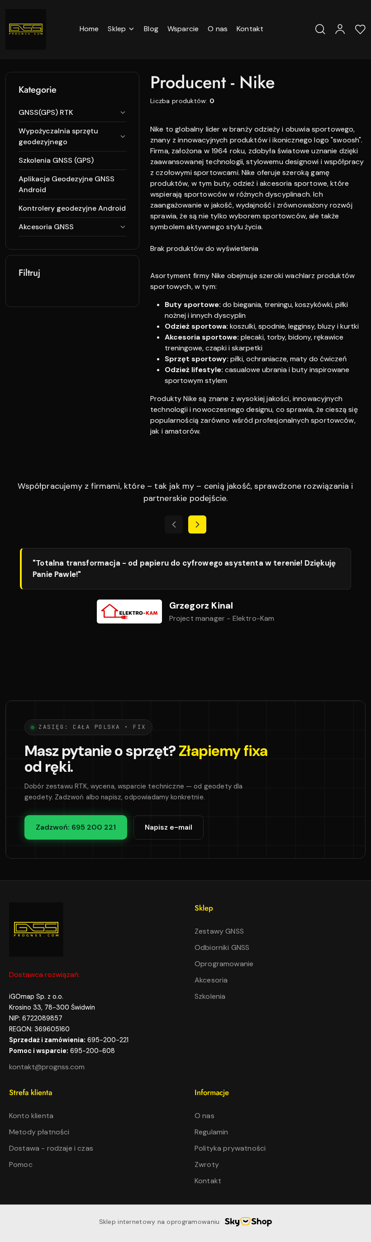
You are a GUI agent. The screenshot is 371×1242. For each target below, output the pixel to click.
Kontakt (208, 1180)
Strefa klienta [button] (30, 1092)
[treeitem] (72, 113)
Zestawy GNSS (219, 931)
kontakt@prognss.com (47, 1067)
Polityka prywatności (230, 1148)
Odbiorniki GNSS (222, 947)
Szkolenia (210, 996)
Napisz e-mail (168, 827)
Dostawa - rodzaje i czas (51, 1148)
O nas (204, 1115)
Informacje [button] (212, 1092)
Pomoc (21, 1164)
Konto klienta (31, 1115)
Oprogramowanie (224, 963)
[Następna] (197, 524)
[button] (121, 29)
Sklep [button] (204, 907)
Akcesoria (211, 980)
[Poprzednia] (174, 524)
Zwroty (207, 1164)
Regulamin (211, 1132)
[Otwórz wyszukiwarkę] (320, 29)
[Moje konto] (340, 29)
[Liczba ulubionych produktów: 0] (360, 29)
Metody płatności (39, 1132)
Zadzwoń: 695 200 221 (76, 827)
